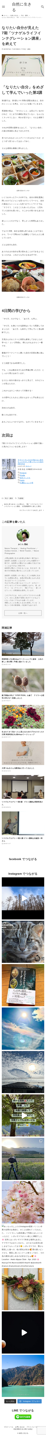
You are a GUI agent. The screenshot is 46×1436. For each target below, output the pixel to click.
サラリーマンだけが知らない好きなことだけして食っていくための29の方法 (30, 462)
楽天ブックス (25, 477)
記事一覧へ (23, 613)
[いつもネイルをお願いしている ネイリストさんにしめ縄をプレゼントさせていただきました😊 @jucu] (23, 1289)
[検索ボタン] (42, 6)
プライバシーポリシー (34, 1427)
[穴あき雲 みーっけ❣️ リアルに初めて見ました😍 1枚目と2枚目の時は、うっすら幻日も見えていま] (23, 1072)
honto (22, 480)
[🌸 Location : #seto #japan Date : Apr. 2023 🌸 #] (23, 1202)
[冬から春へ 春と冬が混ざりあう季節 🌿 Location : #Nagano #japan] (23, 898)
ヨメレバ (28, 466)
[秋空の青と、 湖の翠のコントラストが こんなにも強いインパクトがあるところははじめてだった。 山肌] (23, 1376)
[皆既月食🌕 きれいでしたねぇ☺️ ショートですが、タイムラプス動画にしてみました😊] (23, 1332)
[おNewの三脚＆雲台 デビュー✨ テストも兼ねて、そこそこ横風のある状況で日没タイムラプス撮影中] (23, 1159)
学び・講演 (26, 49)
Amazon (23, 472)
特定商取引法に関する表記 (23, 1429)
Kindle (22, 475)
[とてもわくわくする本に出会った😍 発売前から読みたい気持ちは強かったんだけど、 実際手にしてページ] (23, 985)
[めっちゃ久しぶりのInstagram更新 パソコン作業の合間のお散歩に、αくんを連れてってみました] (23, 1246)
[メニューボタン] (3, 6)
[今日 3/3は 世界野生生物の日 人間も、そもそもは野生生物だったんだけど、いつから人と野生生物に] (23, 942)
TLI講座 (20, 498)
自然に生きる (22, 6)
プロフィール (8, 1427)
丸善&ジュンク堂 (26, 482)
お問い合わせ (20, 1427)
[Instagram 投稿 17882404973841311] (23, 1115)
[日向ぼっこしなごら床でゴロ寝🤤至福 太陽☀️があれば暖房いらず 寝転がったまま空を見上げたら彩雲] (23, 1029)
